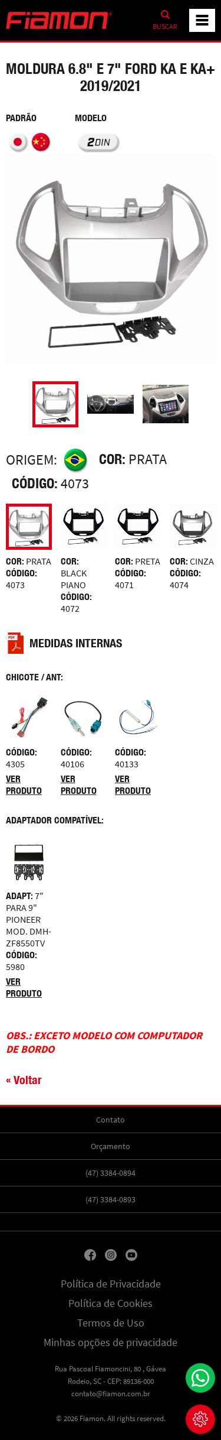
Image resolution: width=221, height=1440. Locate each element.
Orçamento (110, 1146)
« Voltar (24, 1080)
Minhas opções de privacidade (110, 1342)
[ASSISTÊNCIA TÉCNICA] (200, 1419)
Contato (110, 1119)
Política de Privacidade (111, 1284)
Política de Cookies (110, 1303)
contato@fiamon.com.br (110, 1394)
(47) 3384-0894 (110, 1172)
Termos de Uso (110, 1323)
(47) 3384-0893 (110, 1199)
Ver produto (24, 784)
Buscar (165, 26)
